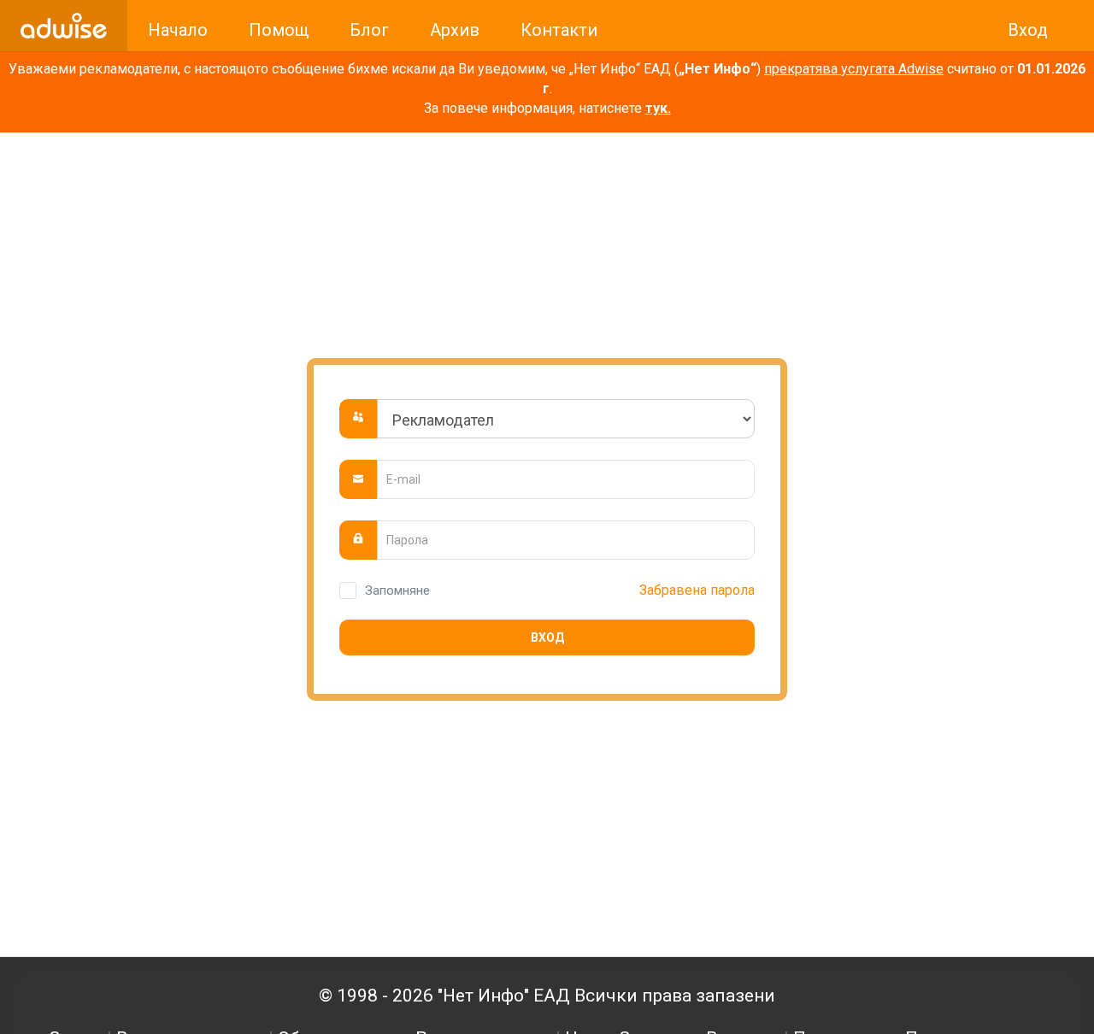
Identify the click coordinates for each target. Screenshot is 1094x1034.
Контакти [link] (559, 30)
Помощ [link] (279, 30)
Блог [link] (369, 30)
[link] (63, 25)
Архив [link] (454, 30)
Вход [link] (1028, 30)
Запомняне (397, 590)
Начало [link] (178, 30)
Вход (547, 637)
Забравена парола (697, 590)
